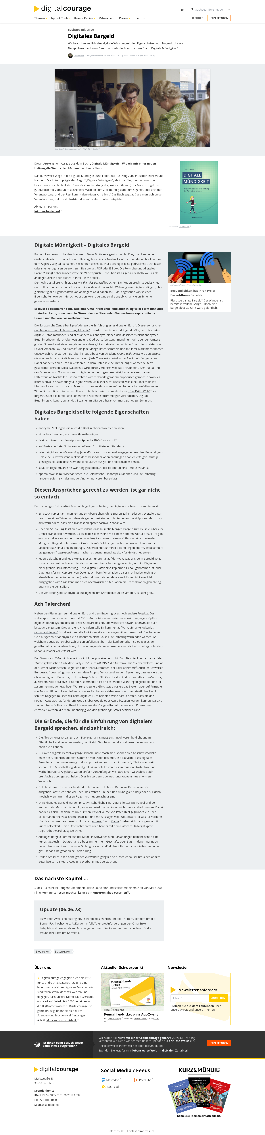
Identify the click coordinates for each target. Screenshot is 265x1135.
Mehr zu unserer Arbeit (61, 1020)
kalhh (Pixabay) (180, 285)
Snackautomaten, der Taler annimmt (111, 668)
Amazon (97, 821)
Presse (123, 18)
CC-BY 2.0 (86, 149)
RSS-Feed (113, 1086)
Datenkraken (63, 951)
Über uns (140, 18)
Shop (198, 18)
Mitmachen (106, 18)
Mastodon (112, 1080)
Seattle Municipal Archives (69, 149)
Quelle (95, 149)
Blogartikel (42, 951)
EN (182, 9)
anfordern (197, 990)
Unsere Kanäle (83, 18)
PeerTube (145, 1080)
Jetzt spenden (219, 18)
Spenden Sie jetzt (110, 1050)
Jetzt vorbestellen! (47, 211)
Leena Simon (79, 55)
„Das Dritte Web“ (139, 391)
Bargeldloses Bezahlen (187, 295)
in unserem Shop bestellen (108, 892)
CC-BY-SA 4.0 (184, 226)
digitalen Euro (125, 325)
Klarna (71, 349)
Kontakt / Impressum (140, 1131)
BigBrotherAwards (53, 1006)
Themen (39, 18)
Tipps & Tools (59, 18)
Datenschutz (115, 1131)
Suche (229, 9)
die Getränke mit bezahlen (130, 663)
